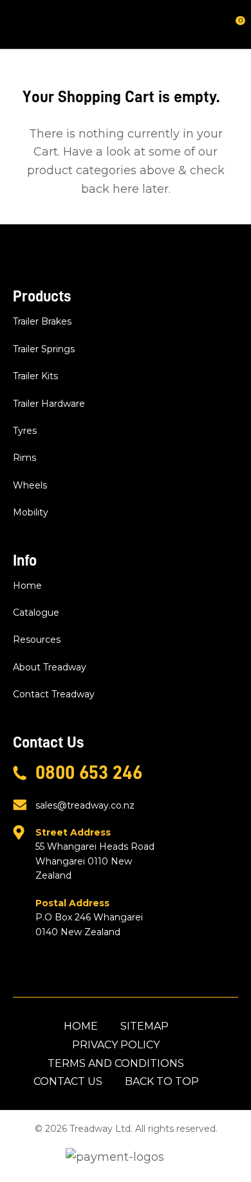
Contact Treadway (54, 694)
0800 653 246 (88, 772)
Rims (24, 457)
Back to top (162, 1081)
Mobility (30, 512)
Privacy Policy (116, 1045)
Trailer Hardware (49, 403)
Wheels (30, 485)
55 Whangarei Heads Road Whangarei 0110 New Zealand (94, 854)
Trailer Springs (44, 349)
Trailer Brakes (42, 321)
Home (27, 585)
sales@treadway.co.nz (85, 805)
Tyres (25, 430)
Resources (36, 639)
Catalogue (36, 612)
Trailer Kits (35, 376)
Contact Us (67, 1081)
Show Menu (20, 24)
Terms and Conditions (116, 1063)
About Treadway (49, 667)
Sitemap (144, 1026)
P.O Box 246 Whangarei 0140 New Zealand (89, 917)
